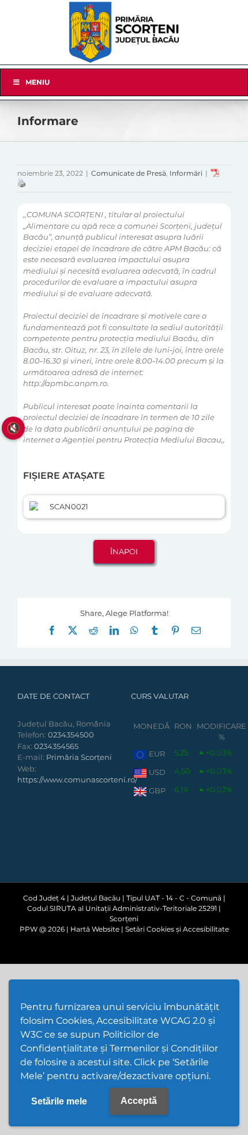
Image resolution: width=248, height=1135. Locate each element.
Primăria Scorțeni (79, 757)
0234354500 (71, 734)
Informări (186, 173)
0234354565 (56, 746)
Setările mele (59, 1101)
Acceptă (139, 1101)
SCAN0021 (69, 506)
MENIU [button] (37, 82)
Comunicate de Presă (128, 173)
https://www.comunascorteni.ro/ (77, 779)
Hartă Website (94, 929)
